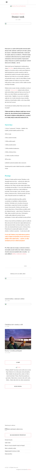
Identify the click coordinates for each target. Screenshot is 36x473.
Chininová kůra (14, 90)
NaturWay (10, 68)
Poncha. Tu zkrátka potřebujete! (13, 351)
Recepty (22, 13)
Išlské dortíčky (8, 454)
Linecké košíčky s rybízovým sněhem (14, 299)
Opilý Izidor (8, 442)
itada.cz (29, 469)
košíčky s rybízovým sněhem (19, 254)
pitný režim (15, 13)
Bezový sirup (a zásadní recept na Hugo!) (15, 445)
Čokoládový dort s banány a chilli (14, 324)
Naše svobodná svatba (10, 448)
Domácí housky (8, 440)
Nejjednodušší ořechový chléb (12, 451)
